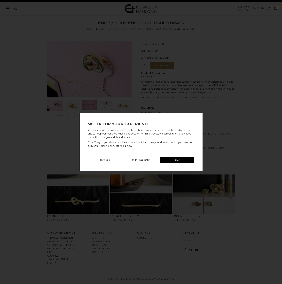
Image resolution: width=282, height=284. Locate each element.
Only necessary (141, 160)
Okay (177, 160)
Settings (105, 160)
